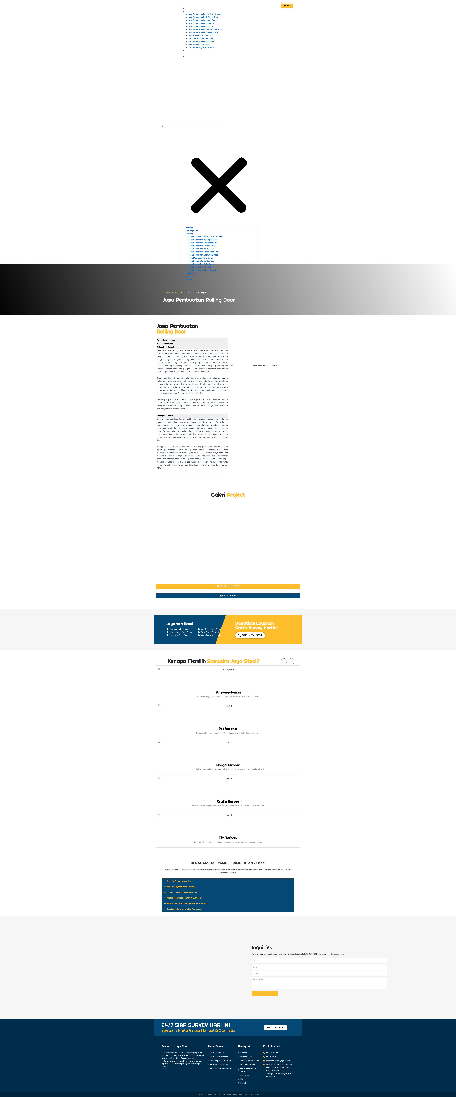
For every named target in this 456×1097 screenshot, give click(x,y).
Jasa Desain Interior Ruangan (201, 38)
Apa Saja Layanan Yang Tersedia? (182, 887)
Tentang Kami (191, 8)
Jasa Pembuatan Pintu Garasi (201, 41)
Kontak (188, 56)
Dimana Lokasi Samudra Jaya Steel (182, 892)
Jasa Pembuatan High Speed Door (203, 17)
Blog (187, 53)
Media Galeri (190, 50)
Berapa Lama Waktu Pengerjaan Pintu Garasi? (187, 903)
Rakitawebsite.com (252, 1094)
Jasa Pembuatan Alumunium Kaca (203, 32)
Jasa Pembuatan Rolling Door (201, 26)
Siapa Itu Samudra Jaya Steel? (180, 881)
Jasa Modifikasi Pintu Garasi (200, 35)
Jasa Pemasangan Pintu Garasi (201, 47)
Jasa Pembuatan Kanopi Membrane (203, 29)
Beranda (188, 5)
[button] (219, 143)
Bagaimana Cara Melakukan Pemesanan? (185, 909)
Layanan (188, 11)
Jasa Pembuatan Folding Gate (201, 23)
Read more (166, 1069)
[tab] (192, 339)
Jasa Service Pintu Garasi (199, 44)
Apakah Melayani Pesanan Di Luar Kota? (184, 898)
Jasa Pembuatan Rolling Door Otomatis (205, 14)
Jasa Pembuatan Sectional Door (202, 20)
